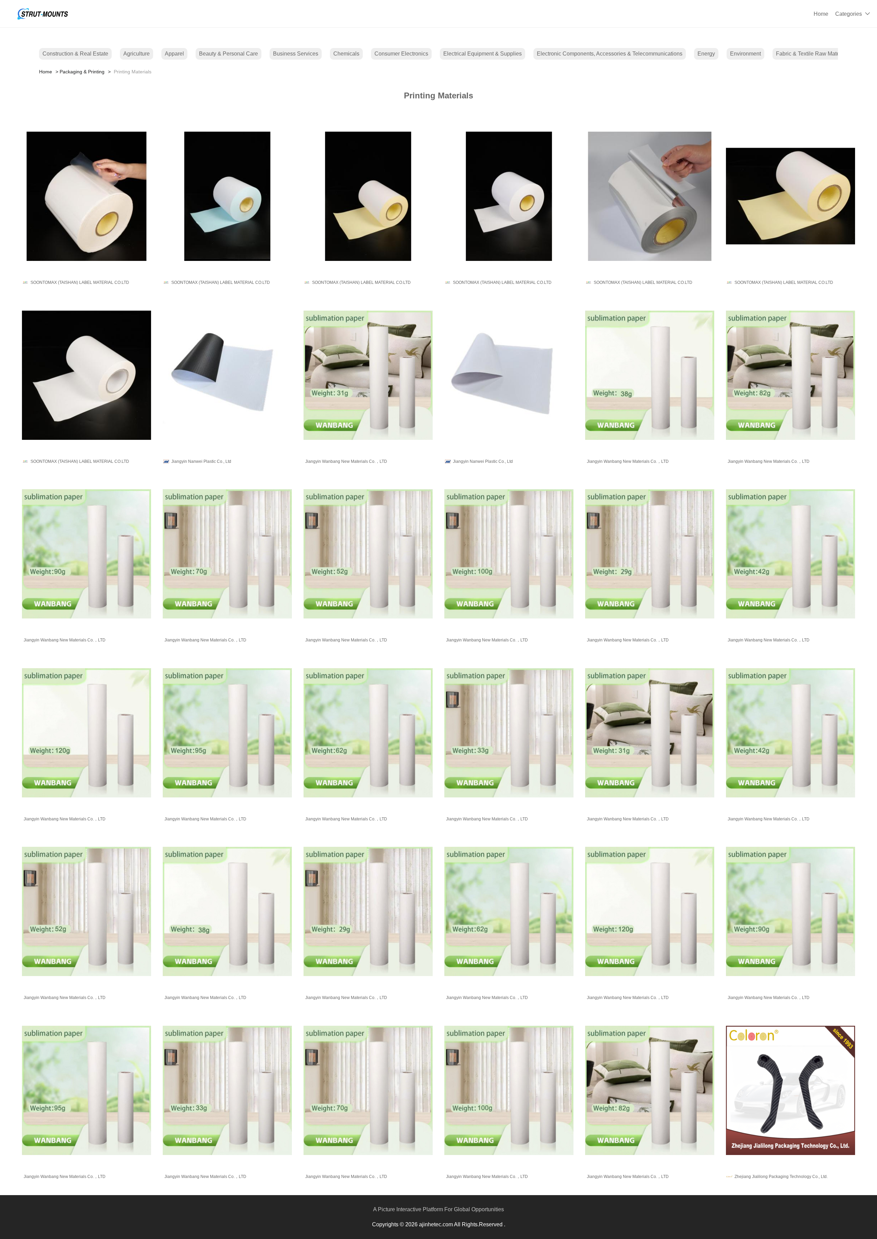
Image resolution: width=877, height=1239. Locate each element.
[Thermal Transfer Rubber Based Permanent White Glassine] (790, 196)
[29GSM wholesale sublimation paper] (649, 554)
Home (821, 14)
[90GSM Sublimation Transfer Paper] (86, 554)
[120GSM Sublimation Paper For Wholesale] (86, 733)
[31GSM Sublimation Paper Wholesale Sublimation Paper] (368, 375)
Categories (848, 14)
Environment (745, 54)
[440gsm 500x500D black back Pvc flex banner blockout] (227, 375)
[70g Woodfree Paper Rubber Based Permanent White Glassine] (86, 375)
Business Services (295, 54)
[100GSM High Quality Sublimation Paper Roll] (508, 554)
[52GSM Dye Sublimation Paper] (368, 554)
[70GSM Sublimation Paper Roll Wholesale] (227, 554)
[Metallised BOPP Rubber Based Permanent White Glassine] (649, 196)
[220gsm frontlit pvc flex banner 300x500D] (508, 375)
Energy (706, 54)
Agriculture (136, 54)
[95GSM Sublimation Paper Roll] (227, 733)
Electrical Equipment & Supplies (482, 54)
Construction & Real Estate (75, 54)
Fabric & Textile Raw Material (811, 54)
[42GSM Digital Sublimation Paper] (790, 554)
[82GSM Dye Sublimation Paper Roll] (790, 375)
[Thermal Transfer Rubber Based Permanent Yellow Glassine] (368, 196)
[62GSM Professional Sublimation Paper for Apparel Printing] (368, 733)
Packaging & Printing (82, 71)
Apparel (174, 54)
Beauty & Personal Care (228, 54)
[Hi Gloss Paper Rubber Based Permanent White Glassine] (508, 196)
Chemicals (346, 54)
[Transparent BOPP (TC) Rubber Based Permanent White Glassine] (86, 196)
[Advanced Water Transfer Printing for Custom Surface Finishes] (790, 1090)
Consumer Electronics (401, 54)
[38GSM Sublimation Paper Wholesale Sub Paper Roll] (649, 375)
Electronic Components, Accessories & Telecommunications (609, 54)
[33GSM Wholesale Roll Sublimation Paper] (508, 733)
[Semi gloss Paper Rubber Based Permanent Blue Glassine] (227, 196)
